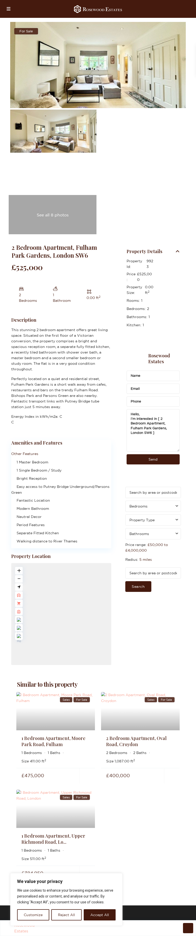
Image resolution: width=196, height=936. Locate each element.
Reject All (66, 915)
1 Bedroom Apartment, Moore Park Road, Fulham (53, 741)
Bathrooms (139, 534)
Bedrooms (138, 506)
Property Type (142, 520)
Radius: (138, 559)
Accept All (99, 915)
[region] (66, 899)
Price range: (135, 545)
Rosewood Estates (159, 359)
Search (138, 586)
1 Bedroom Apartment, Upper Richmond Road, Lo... (53, 839)
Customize (33, 915)
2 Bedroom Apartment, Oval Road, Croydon (136, 741)
